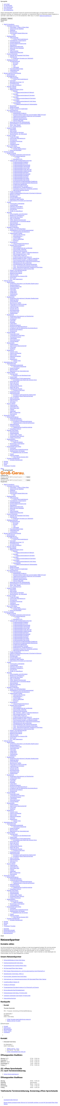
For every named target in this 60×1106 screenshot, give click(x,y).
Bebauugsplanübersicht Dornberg (25, 95)
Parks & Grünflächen (15, 353)
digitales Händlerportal (16, 460)
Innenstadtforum (14, 445)
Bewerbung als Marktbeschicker (22, 375)
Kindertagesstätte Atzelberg (20, 162)
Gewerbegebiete (14, 433)
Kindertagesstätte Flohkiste (20, 186)
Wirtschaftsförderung (12, 417)
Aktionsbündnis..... (18, 236)
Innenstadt (13, 448)
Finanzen (12, 49)
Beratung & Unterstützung (17, 215)
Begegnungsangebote (16, 273)
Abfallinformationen (15, 111)
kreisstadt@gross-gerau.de (16, 1051)
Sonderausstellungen (16, 286)
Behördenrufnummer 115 (17, 82)
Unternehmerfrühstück (16, 420)
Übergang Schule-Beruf (16, 206)
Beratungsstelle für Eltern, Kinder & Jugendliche (26, 258)
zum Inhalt (7, 4)
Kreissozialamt (17, 246)
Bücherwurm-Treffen (15, 303)
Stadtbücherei (10, 297)
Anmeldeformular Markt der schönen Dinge (25, 380)
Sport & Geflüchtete (18, 239)
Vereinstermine (14, 406)
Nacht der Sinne (14, 383)
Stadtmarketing (11, 439)
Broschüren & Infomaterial (17, 443)
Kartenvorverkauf (14, 368)
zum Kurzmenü (8, 8)
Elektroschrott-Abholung (19, 117)
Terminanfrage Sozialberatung (21, 231)
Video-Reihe (13, 291)
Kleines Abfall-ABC (18, 120)
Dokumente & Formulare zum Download (21, 200)
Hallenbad (13, 411)
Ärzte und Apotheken (15, 150)
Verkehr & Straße (11, 128)
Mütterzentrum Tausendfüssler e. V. (22, 187)
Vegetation (13, 143)
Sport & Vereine (11, 403)
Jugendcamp (13, 71)
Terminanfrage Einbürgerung (21, 243)
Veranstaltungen (14, 70)
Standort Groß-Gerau (12, 430)
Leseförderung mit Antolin (17, 306)
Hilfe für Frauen (14, 274)
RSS (14, 34)
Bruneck (15, 64)
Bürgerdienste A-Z (12, 76)
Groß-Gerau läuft (14, 381)
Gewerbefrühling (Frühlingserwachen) (20, 378)
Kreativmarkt (13, 377)
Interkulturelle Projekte (16, 233)
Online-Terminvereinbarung (20, 39)
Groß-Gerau (16, 100)
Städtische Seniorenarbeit (20, 251)
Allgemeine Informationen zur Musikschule (21, 316)
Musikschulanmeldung (16, 329)
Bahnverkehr (13, 131)
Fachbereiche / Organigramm (18, 40)
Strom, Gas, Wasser (15, 125)
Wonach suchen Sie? (6, 477)
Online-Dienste (11, 74)
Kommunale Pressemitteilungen (19, 33)
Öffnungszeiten (14, 37)
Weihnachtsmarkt (15, 393)
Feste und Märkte (18, 442)
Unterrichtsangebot (15, 317)
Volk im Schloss (14, 384)
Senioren (9, 212)
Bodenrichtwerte (14, 107)
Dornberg (15, 94)
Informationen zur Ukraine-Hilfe (18, 276)
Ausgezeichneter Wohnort (17, 436)
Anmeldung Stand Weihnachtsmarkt (23, 396)
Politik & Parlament (12, 54)
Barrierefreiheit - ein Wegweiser (18, 134)
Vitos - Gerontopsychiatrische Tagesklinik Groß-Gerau (27, 267)
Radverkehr (13, 129)
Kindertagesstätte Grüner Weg (21, 168)
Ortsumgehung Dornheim (17, 132)
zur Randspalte (8, 5)
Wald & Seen (13, 354)
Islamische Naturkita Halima (21, 190)
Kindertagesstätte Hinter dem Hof (22, 169)
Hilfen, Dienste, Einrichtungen (18, 220)
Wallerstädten (17, 103)
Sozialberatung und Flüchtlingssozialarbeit (22, 230)
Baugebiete (13, 88)
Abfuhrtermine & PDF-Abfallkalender (20, 122)
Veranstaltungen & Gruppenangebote (20, 221)
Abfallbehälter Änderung (19, 113)
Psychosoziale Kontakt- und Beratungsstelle (25, 260)
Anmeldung (13, 319)
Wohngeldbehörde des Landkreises (22, 248)
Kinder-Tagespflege (15, 191)
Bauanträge (13, 106)
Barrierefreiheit (8, 1029)
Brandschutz (13, 31)
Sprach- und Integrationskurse (18, 270)
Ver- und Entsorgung (12, 110)
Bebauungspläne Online (16, 89)
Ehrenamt (15, 240)
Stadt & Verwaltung (9, 24)
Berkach (15, 91)
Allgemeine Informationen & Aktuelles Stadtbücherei (24, 298)
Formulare (13, 80)
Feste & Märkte (11, 372)
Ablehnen (10, 18)
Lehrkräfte (12, 320)
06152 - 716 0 (13, 1048)
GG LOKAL (13, 402)
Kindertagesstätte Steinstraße (21, 180)
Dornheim (15, 97)
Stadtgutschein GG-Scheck (17, 451)
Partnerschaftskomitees (16, 68)
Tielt (14, 66)
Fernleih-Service (14, 309)
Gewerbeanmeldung (15, 429)
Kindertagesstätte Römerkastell (21, 174)
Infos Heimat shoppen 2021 (20, 457)
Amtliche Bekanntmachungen (18, 43)
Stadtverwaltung (11, 36)
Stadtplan (12, 30)
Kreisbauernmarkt (15, 391)
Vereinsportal (13, 405)
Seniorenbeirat (14, 223)
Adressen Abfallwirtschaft (20, 119)
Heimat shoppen (14, 455)
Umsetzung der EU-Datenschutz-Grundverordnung (24, 328)
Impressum (7, 1032)
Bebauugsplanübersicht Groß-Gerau (26, 101)
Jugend (9, 202)
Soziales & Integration (13, 227)
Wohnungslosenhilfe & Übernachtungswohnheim (26, 261)
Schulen (6, 463)
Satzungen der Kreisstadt (17, 48)
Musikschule (10, 314)
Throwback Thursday (9, 466)
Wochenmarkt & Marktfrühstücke (19, 449)
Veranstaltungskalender (16, 365)
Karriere (6, 461)
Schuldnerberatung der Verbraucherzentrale (25, 264)
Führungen (13, 289)
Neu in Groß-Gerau (12, 146)
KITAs (17, 157)
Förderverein (13, 292)
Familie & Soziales (9, 151)
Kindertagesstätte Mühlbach (21, 172)
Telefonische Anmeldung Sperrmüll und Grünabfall (27, 116)
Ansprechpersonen (15, 42)
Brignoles (15, 63)
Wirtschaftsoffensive (15, 418)
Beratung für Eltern (15, 194)
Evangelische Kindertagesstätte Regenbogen (25, 183)
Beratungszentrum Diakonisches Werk (23, 269)
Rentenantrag (13, 226)
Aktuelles (12, 322)
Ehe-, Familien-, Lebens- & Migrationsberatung (25, 252)
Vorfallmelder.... (17, 237)
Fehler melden (7, 1031)
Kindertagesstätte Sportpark (20, 177)
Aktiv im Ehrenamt (15, 218)
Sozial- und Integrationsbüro (18, 228)
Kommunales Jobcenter (19, 249)
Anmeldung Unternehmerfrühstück (22, 421)
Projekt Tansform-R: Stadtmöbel (19, 108)
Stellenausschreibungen (16, 46)
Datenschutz (7, 1028)
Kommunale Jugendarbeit (17, 203)
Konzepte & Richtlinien (16, 141)
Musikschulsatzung (15, 325)
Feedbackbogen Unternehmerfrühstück (23, 423)
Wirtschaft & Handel (9, 415)
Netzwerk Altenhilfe (15, 224)
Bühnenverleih (14, 369)
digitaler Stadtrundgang (19, 148)
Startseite (6, 928)
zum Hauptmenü (8, 7)
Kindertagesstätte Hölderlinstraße (22, 171)
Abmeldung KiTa (17, 159)
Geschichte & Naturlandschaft (18, 346)
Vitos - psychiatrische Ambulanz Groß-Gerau (25, 266)
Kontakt (6, 1026)
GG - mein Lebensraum (16, 279)
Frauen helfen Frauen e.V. (20, 255)
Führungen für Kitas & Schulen (18, 304)
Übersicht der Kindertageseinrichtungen (21, 160)
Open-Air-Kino (14, 400)
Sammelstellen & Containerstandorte (20, 123)
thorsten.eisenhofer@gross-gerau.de (19, 1019)
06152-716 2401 (14, 1021)
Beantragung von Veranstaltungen (19, 371)
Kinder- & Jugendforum (16, 211)
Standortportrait (14, 431)
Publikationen (14, 294)
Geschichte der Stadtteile (17, 28)
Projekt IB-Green (14, 137)
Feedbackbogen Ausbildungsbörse (22, 427)
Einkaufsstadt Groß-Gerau (14, 446)
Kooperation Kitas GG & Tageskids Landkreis (25, 188)
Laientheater (13, 338)
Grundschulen (14, 196)
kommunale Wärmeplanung (17, 138)
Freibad (12, 409)
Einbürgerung (13, 242)
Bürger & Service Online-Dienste (12, 73)
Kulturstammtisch (15, 340)
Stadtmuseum (11, 282)
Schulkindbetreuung (15, 197)
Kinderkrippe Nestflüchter (20, 184)
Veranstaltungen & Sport (10, 362)
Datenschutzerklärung (46, 15)
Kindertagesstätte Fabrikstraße (21, 166)
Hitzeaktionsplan (14, 144)
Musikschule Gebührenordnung (18, 326)
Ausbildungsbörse (15, 426)
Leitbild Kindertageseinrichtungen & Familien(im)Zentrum (25, 193)
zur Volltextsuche (8, 10)
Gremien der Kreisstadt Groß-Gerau (19, 55)
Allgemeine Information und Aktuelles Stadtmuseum (24, 283)
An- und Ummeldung (15, 85)
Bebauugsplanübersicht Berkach (25, 92)
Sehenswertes (10, 343)
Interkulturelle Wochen (19, 234)
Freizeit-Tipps (14, 351)
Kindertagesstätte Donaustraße (21, 165)
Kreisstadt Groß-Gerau (13, 26)
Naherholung (10, 350)
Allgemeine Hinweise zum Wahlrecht (23, 58)
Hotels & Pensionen (15, 437)
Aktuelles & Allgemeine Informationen (20, 154)
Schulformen (13, 209)
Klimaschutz (13, 140)
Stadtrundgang (14, 344)
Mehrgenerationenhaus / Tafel (21, 254)
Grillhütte (12, 357)
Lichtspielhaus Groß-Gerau (17, 335)
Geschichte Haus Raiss (16, 217)
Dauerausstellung (15, 285)
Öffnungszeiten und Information (19, 214)
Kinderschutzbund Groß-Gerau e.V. (22, 257)
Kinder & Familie (11, 153)
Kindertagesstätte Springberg (21, 178)
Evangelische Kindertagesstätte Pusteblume (25, 181)
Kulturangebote (11, 332)
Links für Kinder (14, 307)
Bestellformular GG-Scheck (20, 452)
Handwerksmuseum (15, 337)
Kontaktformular (14, 83)
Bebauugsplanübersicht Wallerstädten (26, 104)
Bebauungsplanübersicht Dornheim (26, 98)
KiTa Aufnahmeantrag (19, 156)
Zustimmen (3, 18)
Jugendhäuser (14, 205)
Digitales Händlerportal (13, 458)
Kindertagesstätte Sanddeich (21, 175)
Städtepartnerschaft (12, 60)
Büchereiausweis (14, 310)
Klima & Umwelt (11, 135)
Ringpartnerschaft (15, 61)
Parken (12, 454)
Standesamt (13, 45)
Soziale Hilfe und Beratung (17, 245)
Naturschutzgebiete (15, 356)
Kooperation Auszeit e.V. (16, 208)
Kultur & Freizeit (8, 280)
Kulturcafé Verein (14, 334)
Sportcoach (13, 277)
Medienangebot (14, 300)
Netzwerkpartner (14, 424)
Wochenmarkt (14, 374)
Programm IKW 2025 (19, 390)
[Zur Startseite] (12, 474)
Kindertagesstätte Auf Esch (20, 163)
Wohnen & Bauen (11, 86)
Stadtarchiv (13, 295)
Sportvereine (13, 414)
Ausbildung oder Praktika (17, 199)
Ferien (5, 464)
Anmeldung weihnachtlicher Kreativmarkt (24, 394)
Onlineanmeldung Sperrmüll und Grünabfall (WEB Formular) (29, 114)
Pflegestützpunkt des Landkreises (22, 263)
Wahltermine (13, 57)
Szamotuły (16, 67)
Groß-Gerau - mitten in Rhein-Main (19, 27)
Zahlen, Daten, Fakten (16, 434)
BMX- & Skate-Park (15, 412)
